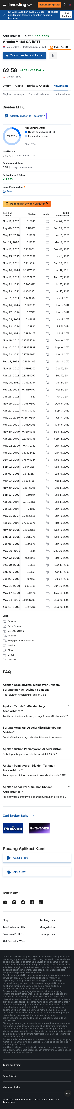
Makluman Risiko (11, 1087)
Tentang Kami (47, 920)
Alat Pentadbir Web (14, 941)
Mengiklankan (48, 927)
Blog (5, 920)
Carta (19, 85)
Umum (7, 85)
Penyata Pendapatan (39, 94)
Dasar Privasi (9, 1076)
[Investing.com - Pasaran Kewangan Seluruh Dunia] (20, 5)
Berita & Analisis (38, 85)
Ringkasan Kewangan (13, 94)
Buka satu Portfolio (13, 934)
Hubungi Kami (47, 934)
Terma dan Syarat (11, 1065)
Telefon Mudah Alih (14, 927)
